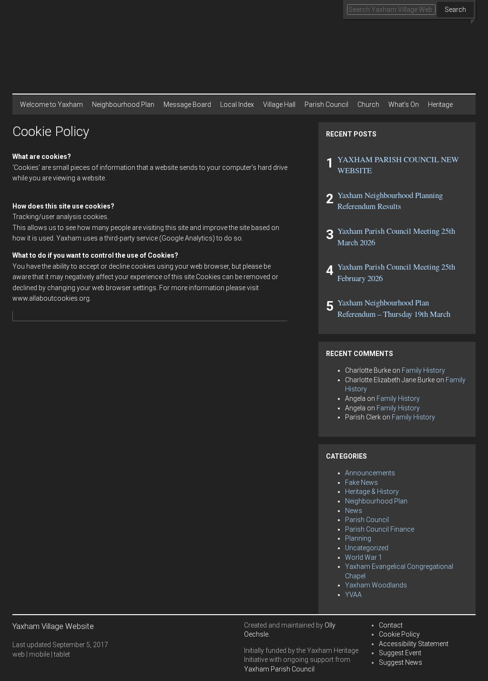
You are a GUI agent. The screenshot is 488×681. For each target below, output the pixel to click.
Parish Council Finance (379, 529)
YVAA (353, 594)
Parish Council (326, 104)
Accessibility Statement (413, 644)
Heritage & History (372, 491)
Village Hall (279, 104)
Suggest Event (400, 653)
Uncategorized (366, 548)
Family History (423, 370)
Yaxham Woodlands (376, 585)
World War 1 (363, 557)
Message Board (187, 104)
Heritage (440, 104)
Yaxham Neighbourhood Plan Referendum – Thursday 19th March (393, 308)
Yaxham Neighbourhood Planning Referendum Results (390, 200)
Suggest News (400, 662)
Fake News (361, 482)
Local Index (237, 104)
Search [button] (455, 9)
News (353, 510)
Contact (391, 625)
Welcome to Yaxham (51, 104)
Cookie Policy (399, 634)
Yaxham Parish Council (279, 669)
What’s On (403, 104)
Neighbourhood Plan (123, 104)
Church (368, 104)
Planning (358, 538)
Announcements (370, 473)
